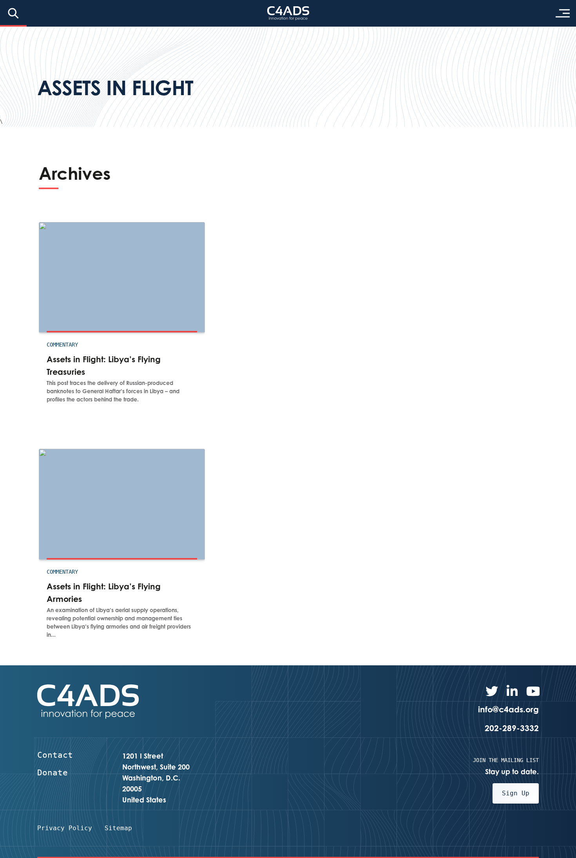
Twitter (492, 691)
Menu (562, 13)
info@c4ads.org (508, 709)
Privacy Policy (64, 828)
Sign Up (515, 793)
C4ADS (288, 13)
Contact (55, 755)
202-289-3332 (512, 728)
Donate (52, 772)
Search (13, 13)
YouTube (532, 691)
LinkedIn (512, 691)
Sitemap (118, 828)
